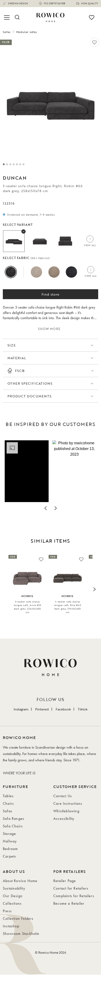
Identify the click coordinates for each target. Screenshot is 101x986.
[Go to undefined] (17, 164)
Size (12, 345)
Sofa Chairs (13, 826)
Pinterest (42, 709)
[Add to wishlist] (94, 42)
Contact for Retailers (70, 888)
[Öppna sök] (17, 17)
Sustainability (14, 888)
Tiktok (83, 709)
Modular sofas (26, 32)
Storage (9, 833)
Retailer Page (64, 880)
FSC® (20, 370)
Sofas (7, 32)
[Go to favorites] (91, 17)
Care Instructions (67, 803)
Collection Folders (18, 918)
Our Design (13, 895)
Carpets (9, 856)
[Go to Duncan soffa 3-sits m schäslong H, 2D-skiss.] (20, 164)
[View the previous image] (7, 589)
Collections (12, 903)
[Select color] (10, 272)
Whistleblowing (66, 811)
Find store (51, 294)
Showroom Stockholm (21, 933)
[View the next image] (93, 589)
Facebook (63, 709)
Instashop (11, 926)
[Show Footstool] (39, 241)
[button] (27, 471)
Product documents (29, 396)
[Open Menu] (7, 17)
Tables (8, 795)
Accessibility (63, 818)
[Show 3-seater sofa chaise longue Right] (13, 241)
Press (7, 910)
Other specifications (30, 383)
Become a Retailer (68, 903)
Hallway (10, 841)
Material (17, 357)
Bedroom (10, 848)
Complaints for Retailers (73, 895)
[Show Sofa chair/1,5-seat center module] (65, 241)
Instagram (21, 709)
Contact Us (62, 795)
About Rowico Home (20, 880)
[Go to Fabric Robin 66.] (23, 164)
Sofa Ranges (13, 818)
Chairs (8, 803)
